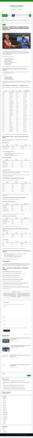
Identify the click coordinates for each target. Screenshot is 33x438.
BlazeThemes (24, 434)
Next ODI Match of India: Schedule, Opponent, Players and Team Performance (14, 380)
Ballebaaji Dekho (16, 6)
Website (4, 324)
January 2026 (5, 410)
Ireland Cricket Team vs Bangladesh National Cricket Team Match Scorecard (14, 385)
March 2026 (4, 407)
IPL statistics (17, 82)
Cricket (4, 24)
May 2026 (4, 403)
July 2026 (4, 400)
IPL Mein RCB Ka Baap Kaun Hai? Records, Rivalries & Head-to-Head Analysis (14, 388)
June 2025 (4, 423)
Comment (5, 306)
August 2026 (4, 398)
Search (3, 373)
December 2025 (5, 412)
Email (4, 320)
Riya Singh (4, 31)
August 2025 (4, 419)
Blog (3, 428)
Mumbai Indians (5, 148)
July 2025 (4, 421)
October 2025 (5, 416)
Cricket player (5, 431)
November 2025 (5, 414)
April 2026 (4, 405)
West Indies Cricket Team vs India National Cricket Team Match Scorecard (16, 0)
